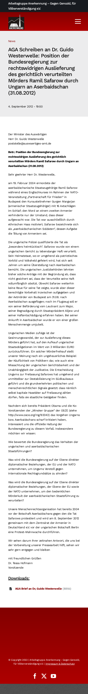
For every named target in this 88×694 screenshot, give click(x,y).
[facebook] (34, 676)
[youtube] (53, 676)
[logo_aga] (16, 14)
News (11, 41)
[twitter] (44, 676)
